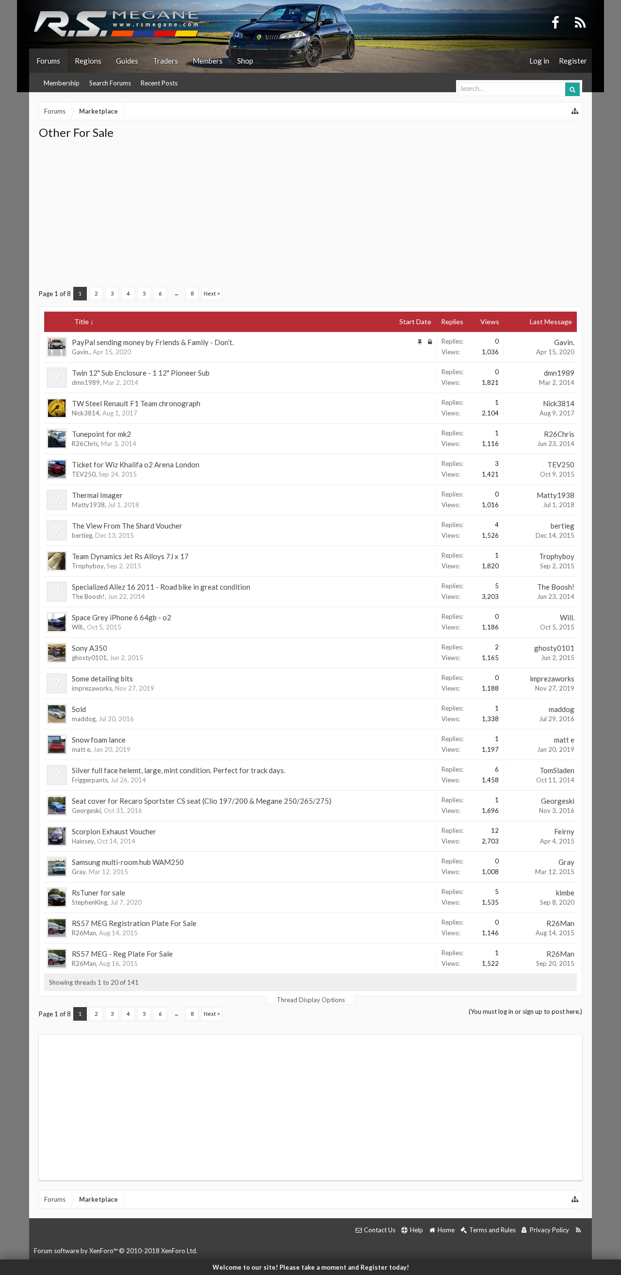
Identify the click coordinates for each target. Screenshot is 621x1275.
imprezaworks (92, 688)
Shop (245, 60)
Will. (78, 627)
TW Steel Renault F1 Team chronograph (136, 403)
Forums (48, 60)
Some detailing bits (102, 678)
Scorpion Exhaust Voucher (114, 831)
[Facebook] (555, 21)
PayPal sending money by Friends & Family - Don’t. (153, 342)
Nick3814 (85, 413)
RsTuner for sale (98, 892)
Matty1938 (88, 505)
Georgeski (86, 810)
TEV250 (84, 474)
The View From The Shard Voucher (127, 525)
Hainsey (83, 841)
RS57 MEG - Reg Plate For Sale (122, 953)
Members (208, 60)
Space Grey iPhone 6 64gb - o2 (121, 617)
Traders (165, 60)
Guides (127, 60)
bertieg (82, 535)
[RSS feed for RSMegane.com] (578, 1230)
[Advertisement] (310, 213)
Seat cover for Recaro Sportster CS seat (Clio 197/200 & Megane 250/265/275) (201, 800)
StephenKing (89, 902)
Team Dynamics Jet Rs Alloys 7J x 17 (130, 556)
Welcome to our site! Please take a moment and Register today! (310, 1267)
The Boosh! (88, 596)
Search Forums (110, 83)
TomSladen (556, 770)
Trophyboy (88, 566)
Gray (79, 872)
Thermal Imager (97, 495)
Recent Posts (159, 83)
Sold (79, 709)
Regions (88, 60)
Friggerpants (90, 780)
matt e (81, 749)
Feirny (564, 831)
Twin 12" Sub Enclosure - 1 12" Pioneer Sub (141, 372)
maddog (84, 719)
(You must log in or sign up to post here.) (525, 1011)
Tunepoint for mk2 (101, 434)
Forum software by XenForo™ (115, 1251)
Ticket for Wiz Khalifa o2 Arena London (135, 464)
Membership (62, 83)
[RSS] (580, 21)
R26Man (84, 933)
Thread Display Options (311, 1000)
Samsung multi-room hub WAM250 (128, 862)
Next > (212, 293)
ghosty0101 (89, 658)
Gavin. (81, 352)
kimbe (565, 892)
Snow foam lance (99, 739)
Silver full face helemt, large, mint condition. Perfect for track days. (178, 770)
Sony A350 (89, 648)
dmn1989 (86, 382)
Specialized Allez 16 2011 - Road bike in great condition (161, 586)
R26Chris (85, 443)
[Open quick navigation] (575, 111)
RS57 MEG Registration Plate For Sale (134, 923)
